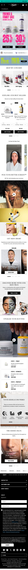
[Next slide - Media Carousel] (25, 156)
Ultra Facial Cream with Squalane (7, 117)
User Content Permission (13, 559)
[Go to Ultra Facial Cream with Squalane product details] (6, 374)
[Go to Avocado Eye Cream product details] (6, 364)
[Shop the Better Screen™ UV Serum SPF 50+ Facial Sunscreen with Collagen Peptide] (9, 219)
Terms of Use (14, 538)
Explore (14, 248)
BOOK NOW (12, 272)
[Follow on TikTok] (24, 550)
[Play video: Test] (14, 340)
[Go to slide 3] (16, 90)
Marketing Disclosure (16, 540)
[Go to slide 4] (19, 90)
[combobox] (13, 8)
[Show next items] (27, 53)
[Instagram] (14, 550)
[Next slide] (26, 1)
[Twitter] (10, 550)
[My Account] (4, 4)
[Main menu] (26, 5)
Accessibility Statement (6, 560)
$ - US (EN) (4, 555)
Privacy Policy (4, 559)
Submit (7, 545)
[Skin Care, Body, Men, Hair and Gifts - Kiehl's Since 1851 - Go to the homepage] (13, 5)
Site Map (14, 560)
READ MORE (11, 460)
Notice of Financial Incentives (7, 542)
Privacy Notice (21, 541)
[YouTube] (17, 550)
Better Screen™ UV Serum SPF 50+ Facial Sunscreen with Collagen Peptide (20, 117)
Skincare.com (19, 560)
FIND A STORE (14, 293)
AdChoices (9, 566)
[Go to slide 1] (9, 90)
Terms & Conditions (23, 559)
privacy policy (18, 566)
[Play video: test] (14, 194)
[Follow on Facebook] (7, 550)
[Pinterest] (20, 550)
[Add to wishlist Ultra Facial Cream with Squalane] (11, 104)
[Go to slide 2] (13, 90)
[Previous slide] (1, 1)
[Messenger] (4, 550)
